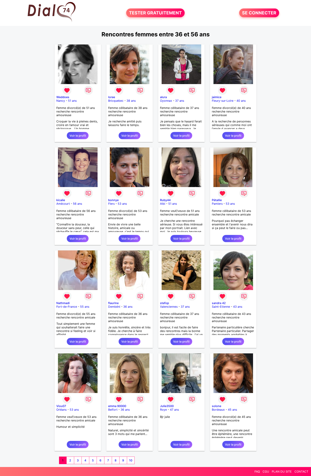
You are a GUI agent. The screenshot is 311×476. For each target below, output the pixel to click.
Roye (163, 409)
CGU (266, 471)
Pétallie (217, 200)
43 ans (237, 306)
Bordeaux (218, 409)
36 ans (127, 306)
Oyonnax (166, 100)
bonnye (113, 200)
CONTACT (301, 471)
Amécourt (63, 203)
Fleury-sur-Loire (222, 100)
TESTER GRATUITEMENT (155, 12)
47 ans (174, 409)
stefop (164, 303)
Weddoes (62, 97)
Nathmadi (63, 303)
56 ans (77, 203)
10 (130, 460)
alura (163, 97)
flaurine (113, 303)
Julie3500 (167, 406)
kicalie (60, 200)
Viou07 (61, 406)
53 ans (122, 203)
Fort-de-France (66, 306)
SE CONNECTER (259, 12)
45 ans (232, 409)
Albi (162, 203)
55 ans (84, 306)
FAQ (257, 471)
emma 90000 (117, 406)
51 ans (72, 100)
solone (216, 406)
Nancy (60, 100)
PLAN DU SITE (282, 471)
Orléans (61, 409)
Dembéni (114, 306)
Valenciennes (169, 306)
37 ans (179, 100)
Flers (111, 203)
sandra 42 (219, 303)
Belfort (113, 409)
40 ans (241, 100)
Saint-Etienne (221, 306)
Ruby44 (165, 200)
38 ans (131, 100)
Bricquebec (115, 100)
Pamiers (217, 203)
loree (111, 97)
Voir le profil (77, 135)
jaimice (216, 97)
